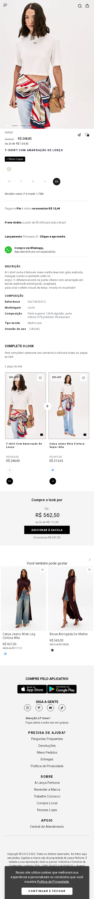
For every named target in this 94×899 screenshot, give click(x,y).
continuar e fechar (47, 891)
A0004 (52, 470)
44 (53, 481)
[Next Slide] (89, 559)
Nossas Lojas (47, 810)
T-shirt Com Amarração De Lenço (24, 445)
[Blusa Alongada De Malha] (70, 610)
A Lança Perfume (47, 782)
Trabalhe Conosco (47, 796)
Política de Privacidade (47, 766)
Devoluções (47, 745)
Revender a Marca (47, 789)
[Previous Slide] (78, 559)
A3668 (9, 470)
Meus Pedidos (47, 752)
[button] (80, 133)
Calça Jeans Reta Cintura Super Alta (66, 445)
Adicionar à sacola (47, 530)
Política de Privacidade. (53, 881)
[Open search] (80, 6)
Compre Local (47, 803)
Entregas (47, 759)
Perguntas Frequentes (47, 738)
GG (9, 481)
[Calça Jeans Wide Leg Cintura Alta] (23, 612)
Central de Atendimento (47, 826)
